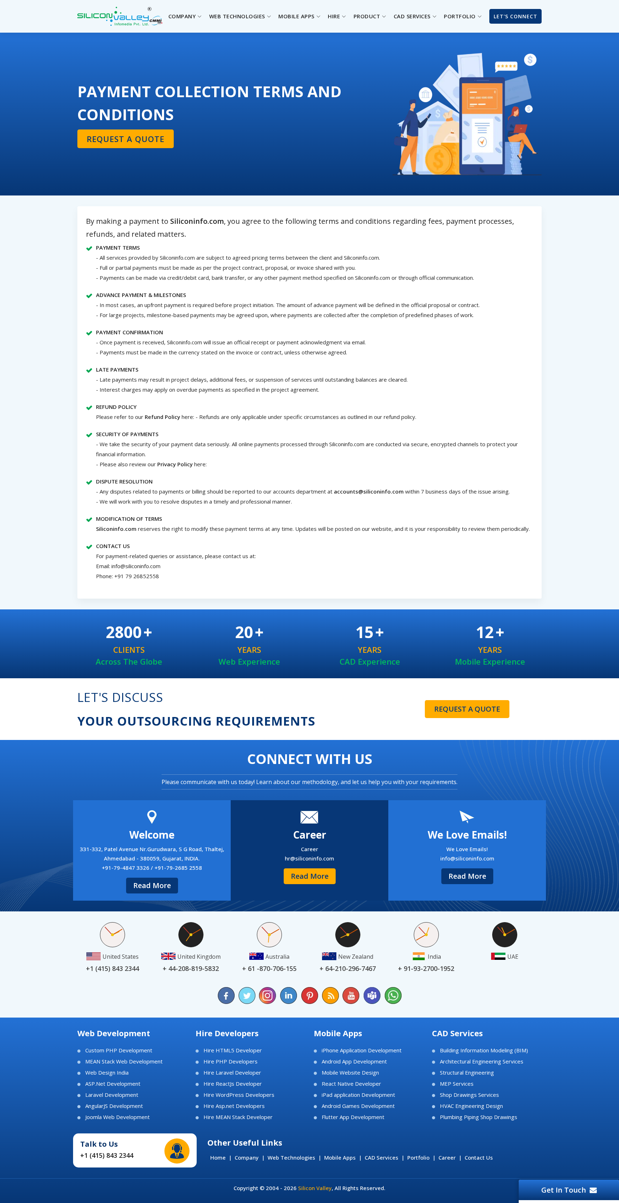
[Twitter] (247, 995)
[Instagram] (268, 995)
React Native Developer (351, 1083)
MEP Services (457, 1083)
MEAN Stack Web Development (124, 1061)
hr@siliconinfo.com (309, 858)
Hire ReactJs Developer (232, 1083)
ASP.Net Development (112, 1083)
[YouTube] (351, 995)
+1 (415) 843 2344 (106, 1155)
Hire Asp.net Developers (234, 1106)
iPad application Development (358, 1095)
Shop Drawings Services (469, 1095)
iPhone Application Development (362, 1050)
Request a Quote (125, 138)
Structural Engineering (467, 1072)
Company (247, 1157)
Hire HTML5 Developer (232, 1050)
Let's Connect (515, 16)
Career (447, 1157)
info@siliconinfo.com (135, 566)
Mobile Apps (340, 1157)
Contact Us (479, 1157)
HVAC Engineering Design (471, 1106)
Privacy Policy (175, 464)
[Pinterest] (309, 995)
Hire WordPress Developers (238, 1095)
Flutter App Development (353, 1117)
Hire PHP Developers (230, 1061)
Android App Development (354, 1061)
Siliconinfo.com (116, 528)
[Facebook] (226, 995)
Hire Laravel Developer (232, 1072)
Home (218, 1157)
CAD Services (381, 1157)
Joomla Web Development (117, 1117)
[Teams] (372, 995)
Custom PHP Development (118, 1050)
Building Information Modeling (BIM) (484, 1050)
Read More (152, 885)
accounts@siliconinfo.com (369, 491)
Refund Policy (162, 416)
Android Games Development (358, 1106)
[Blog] (330, 995)
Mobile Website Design (350, 1072)
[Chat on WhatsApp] (392, 995)
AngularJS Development (114, 1106)
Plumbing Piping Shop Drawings (478, 1117)
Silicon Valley (315, 1188)
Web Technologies (291, 1157)
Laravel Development (111, 1095)
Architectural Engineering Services (481, 1061)
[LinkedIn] (288, 995)
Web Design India (107, 1072)
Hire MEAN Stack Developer (238, 1117)
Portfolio (418, 1157)
